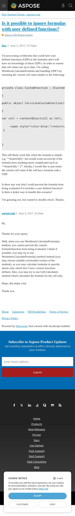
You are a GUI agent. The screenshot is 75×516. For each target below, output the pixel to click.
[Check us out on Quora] (45, 405)
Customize (22, 504)
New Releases (36, 429)
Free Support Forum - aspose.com (21, 14)
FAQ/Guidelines (37, 311)
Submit (37, 372)
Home (5, 311)
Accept (37, 496)
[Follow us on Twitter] (22, 405)
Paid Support (37, 456)
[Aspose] (25, 5)
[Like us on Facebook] (15, 405)
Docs (37, 440)
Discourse (21, 326)
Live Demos (37, 445)
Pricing (36, 435)
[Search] (70, 5)
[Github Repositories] (53, 405)
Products (36, 424)
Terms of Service (58, 311)
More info (43, 489)
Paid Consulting (36, 461)
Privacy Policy (10, 318)
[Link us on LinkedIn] (30, 405)
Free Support (37, 451)
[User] (63, 5)
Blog (36, 467)
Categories (18, 311)
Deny (52, 504)
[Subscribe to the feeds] (60, 405)
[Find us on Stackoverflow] (37, 405)
